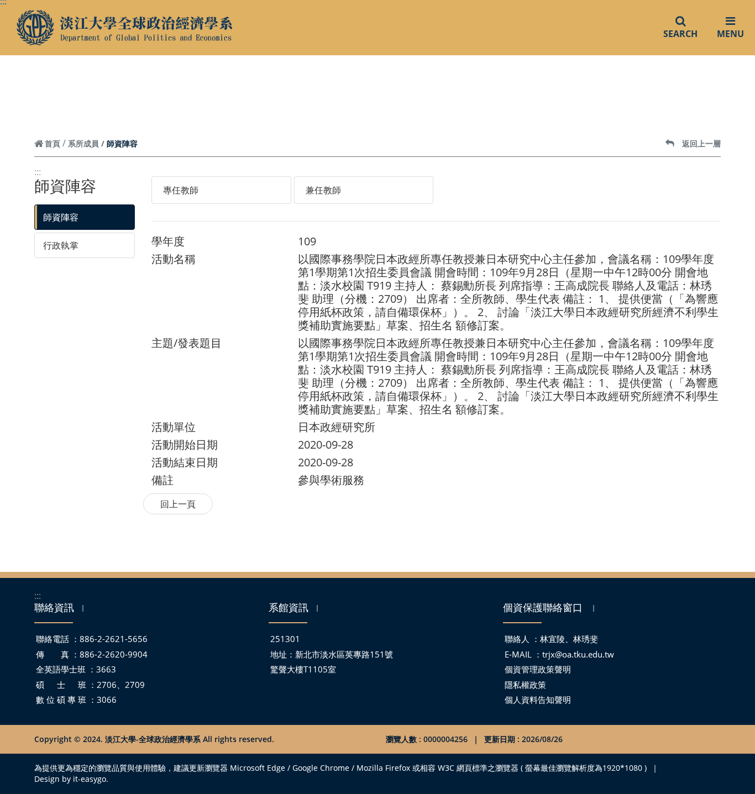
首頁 (52, 143)
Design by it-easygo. (71, 779)
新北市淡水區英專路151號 (344, 654)
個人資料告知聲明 (538, 699)
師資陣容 (60, 217)
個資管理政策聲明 (538, 669)
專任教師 (180, 190)
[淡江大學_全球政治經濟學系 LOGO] (124, 28)
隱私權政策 (525, 684)
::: (37, 172)
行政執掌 (60, 245)
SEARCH (680, 34)
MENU (730, 34)
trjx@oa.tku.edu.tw (578, 654)
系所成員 (83, 143)
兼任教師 (323, 190)
